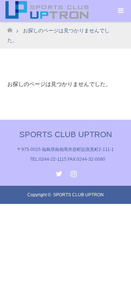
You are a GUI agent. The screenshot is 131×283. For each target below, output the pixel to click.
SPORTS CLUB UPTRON (65, 134)
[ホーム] (9, 28)
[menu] (120, 11)
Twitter (58, 172)
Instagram (72, 172)
